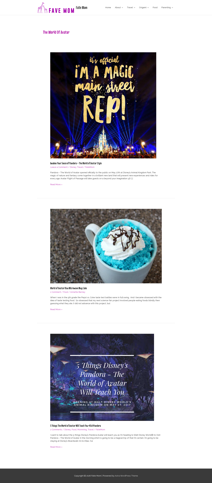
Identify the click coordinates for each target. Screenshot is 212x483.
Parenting (166, 7)
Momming (82, 429)
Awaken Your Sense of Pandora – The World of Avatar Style (76, 163)
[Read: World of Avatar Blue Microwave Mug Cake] (106, 246)
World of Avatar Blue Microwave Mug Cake (68, 288)
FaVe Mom (81, 7)
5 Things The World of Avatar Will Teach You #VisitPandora (75, 425)
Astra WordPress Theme (126, 476)
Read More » (56, 184)
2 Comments (56, 429)
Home (108, 7)
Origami (142, 7)
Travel (130, 7)
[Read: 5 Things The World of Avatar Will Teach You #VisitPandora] (102, 377)
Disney (73, 167)
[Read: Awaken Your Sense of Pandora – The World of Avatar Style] (103, 105)
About (118, 7)
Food (155, 7)
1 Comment (55, 292)
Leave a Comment (59, 167)
